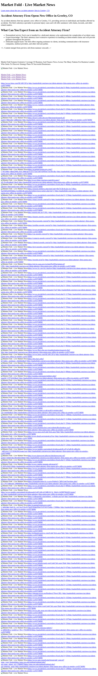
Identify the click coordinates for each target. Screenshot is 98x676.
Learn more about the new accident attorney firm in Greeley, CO (25, 11)
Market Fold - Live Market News (13, 75)
